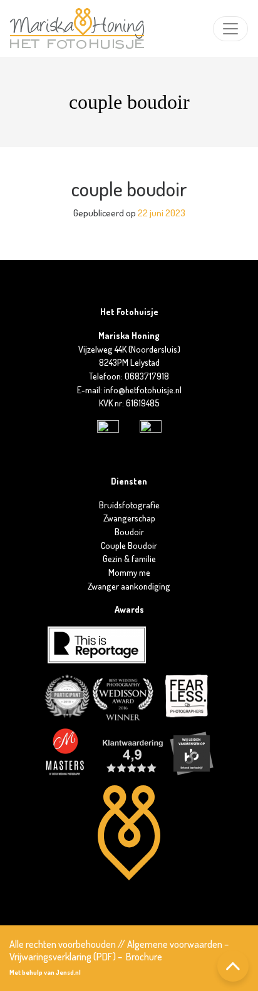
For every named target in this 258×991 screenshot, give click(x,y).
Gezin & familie (129, 558)
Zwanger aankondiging (129, 585)
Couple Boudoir (129, 545)
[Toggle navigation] (230, 28)
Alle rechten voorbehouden (62, 944)
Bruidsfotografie (129, 504)
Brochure (144, 956)
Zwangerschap (129, 517)
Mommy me (129, 572)
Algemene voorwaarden (174, 944)
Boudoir (129, 531)
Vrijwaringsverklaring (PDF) (62, 956)
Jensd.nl (68, 972)
